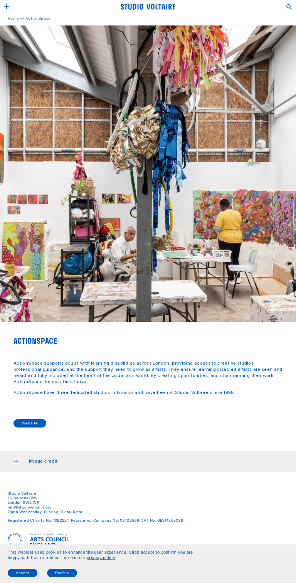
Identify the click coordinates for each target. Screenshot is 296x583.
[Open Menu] (6, 6)
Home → (16, 19)
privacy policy (101, 558)
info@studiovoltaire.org (30, 508)
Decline (62, 573)
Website (30, 424)
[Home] (148, 7)
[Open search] (289, 7)
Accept (22, 573)
